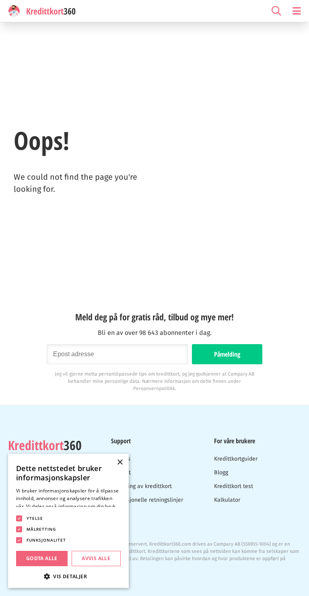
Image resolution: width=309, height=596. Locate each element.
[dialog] (68, 521)
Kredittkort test (233, 486)
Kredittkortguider (236, 458)
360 (45, 445)
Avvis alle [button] (96, 558)
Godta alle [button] (42, 558)
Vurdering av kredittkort (141, 486)
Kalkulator (227, 499)
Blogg (221, 472)
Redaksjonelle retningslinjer (147, 499)
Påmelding (227, 354)
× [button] (120, 462)
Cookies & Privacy (27, 577)
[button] (68, 575)
